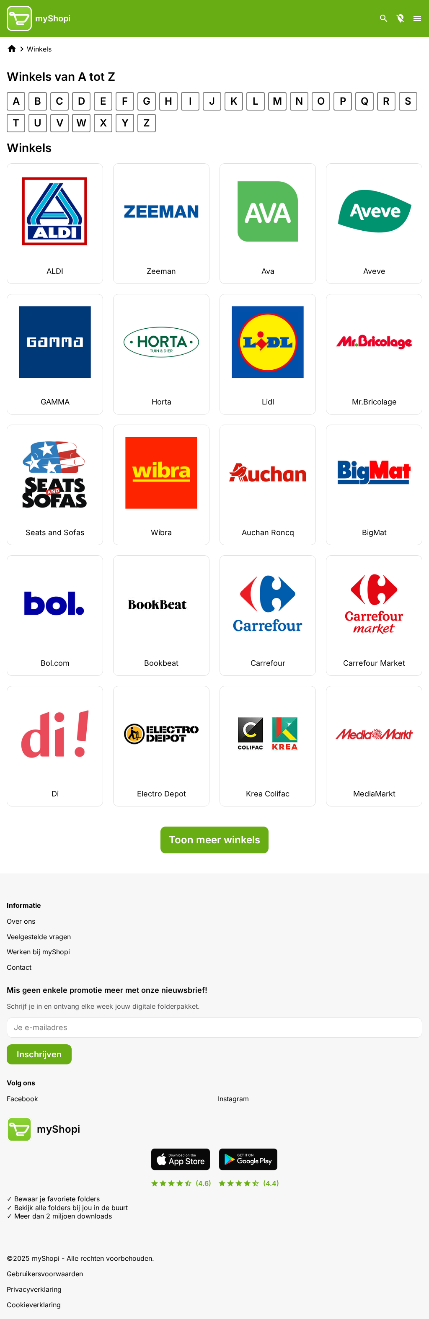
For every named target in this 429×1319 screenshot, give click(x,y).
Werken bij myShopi (38, 952)
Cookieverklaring (34, 1305)
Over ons (21, 921)
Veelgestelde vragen (39, 937)
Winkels (39, 49)
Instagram (233, 1099)
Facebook (22, 1099)
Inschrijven (39, 1054)
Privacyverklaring (34, 1289)
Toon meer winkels (214, 840)
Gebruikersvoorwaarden (45, 1274)
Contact (19, 967)
